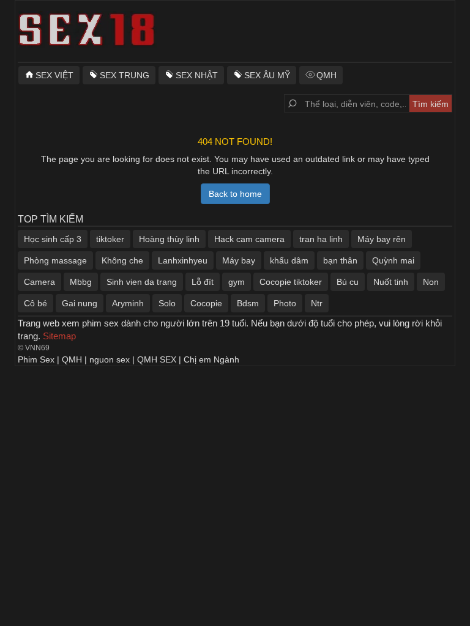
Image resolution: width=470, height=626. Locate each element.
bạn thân (340, 260)
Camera (39, 282)
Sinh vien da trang (141, 282)
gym (236, 282)
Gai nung (79, 303)
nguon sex (109, 359)
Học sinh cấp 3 (52, 239)
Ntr (317, 303)
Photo (285, 303)
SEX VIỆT (54, 75)
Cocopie (206, 303)
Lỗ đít (203, 282)
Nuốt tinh (390, 282)
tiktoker (110, 239)
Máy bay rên (381, 239)
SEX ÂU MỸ (267, 75)
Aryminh (128, 303)
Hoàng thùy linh (169, 239)
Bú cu (348, 282)
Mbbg (81, 282)
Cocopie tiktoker (290, 282)
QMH (326, 75)
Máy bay (238, 260)
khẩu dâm (289, 260)
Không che (122, 260)
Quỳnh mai (393, 260)
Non (431, 282)
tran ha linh (321, 239)
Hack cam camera (249, 239)
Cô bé (35, 303)
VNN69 (37, 348)
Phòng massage (55, 260)
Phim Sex (36, 359)
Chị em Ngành (211, 359)
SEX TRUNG (124, 75)
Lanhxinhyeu (182, 260)
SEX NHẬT (197, 75)
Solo (167, 303)
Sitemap (59, 336)
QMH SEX (156, 359)
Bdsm (248, 303)
